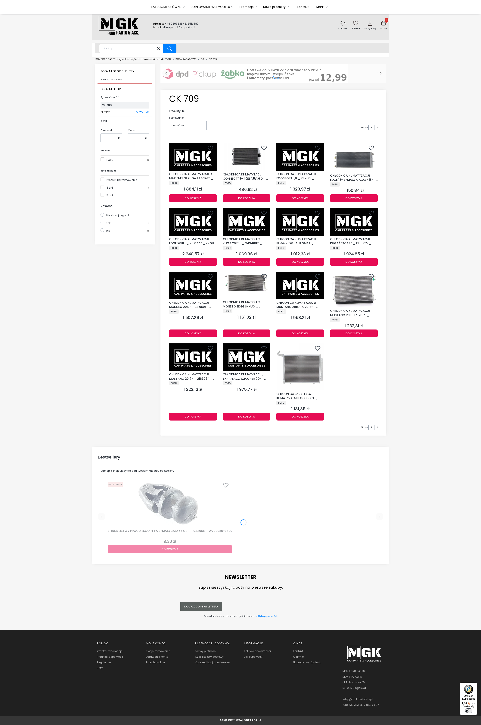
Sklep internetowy (239, 720)
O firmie (298, 657)
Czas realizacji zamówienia (212, 662)
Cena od (106, 130)
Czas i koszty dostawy (209, 657)
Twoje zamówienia (158, 651)
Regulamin (104, 662)
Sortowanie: (176, 118)
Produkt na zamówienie (122, 180)
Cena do (133, 130)
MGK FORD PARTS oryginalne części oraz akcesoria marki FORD (133, 59)
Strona (364, 127)
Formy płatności (205, 651)
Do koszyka (193, 198)
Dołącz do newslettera (201, 606)
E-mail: (174, 27)
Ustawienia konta (157, 657)
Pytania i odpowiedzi (110, 657)
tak (108, 223)
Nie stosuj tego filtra (119, 215)
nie (108, 231)
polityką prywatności (266, 616)
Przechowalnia (155, 662)
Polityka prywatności (257, 651)
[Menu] (475, 685)
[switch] (468, 710)
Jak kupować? (253, 657)
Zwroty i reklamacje (110, 651)
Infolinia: (176, 24)
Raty (100, 668)
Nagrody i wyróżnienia (307, 662)
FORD (110, 160)
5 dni (110, 195)
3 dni (110, 188)
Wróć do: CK (112, 97)
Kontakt (298, 651)
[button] (169, 48)
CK (202, 59)
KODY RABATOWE (185, 59)
